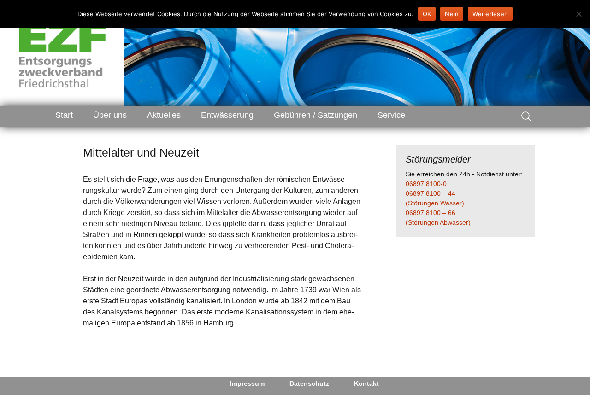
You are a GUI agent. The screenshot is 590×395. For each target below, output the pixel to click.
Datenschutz (309, 383)
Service (391, 115)
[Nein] (578, 13)
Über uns (110, 115)
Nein (452, 13)
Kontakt (366, 383)
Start (64, 115)
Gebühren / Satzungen (315, 115)
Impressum (247, 383)
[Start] (62, 53)
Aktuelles (164, 115)
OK (427, 13)
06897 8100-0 (426, 183)
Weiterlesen (490, 13)
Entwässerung (227, 115)
